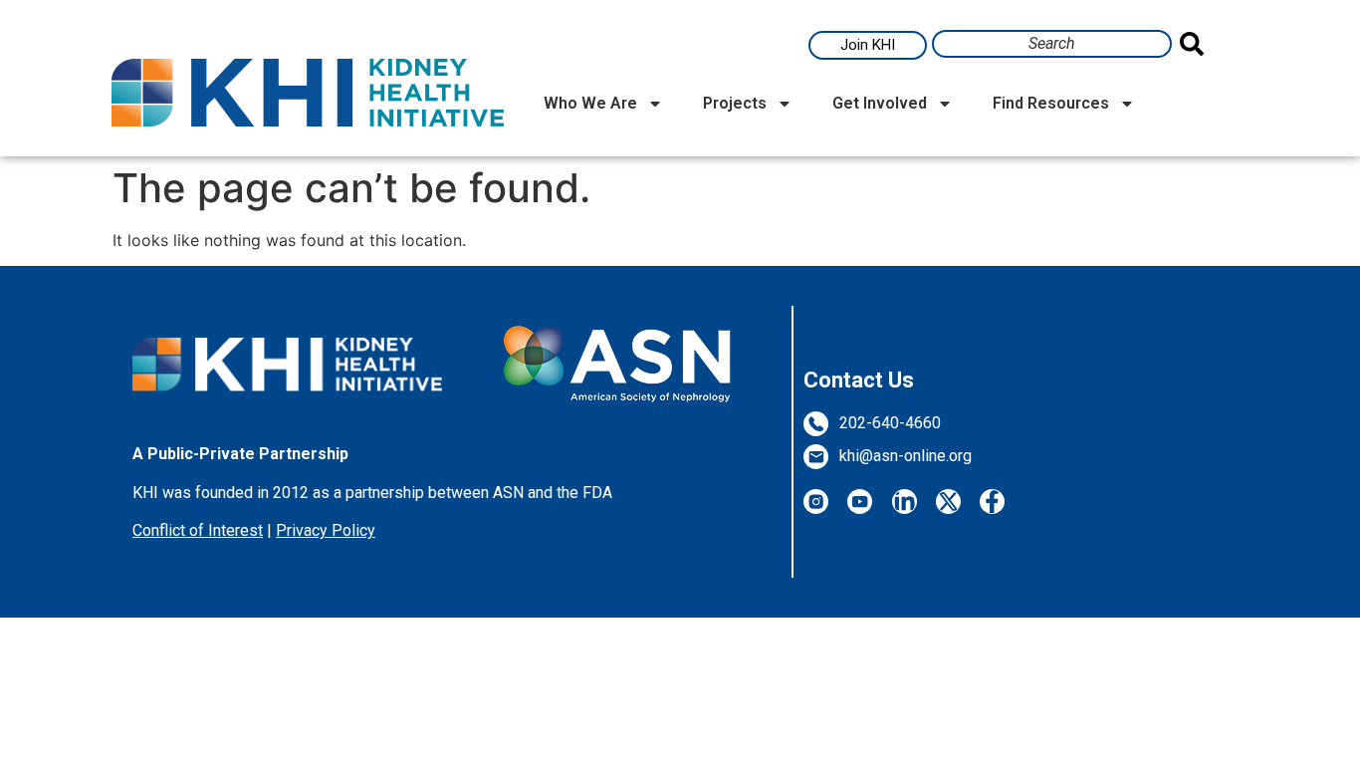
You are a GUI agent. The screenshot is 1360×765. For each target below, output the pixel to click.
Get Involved (879, 103)
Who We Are (590, 103)
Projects (735, 103)
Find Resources (1051, 103)
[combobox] (1052, 44)
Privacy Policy (325, 530)
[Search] (1196, 44)
